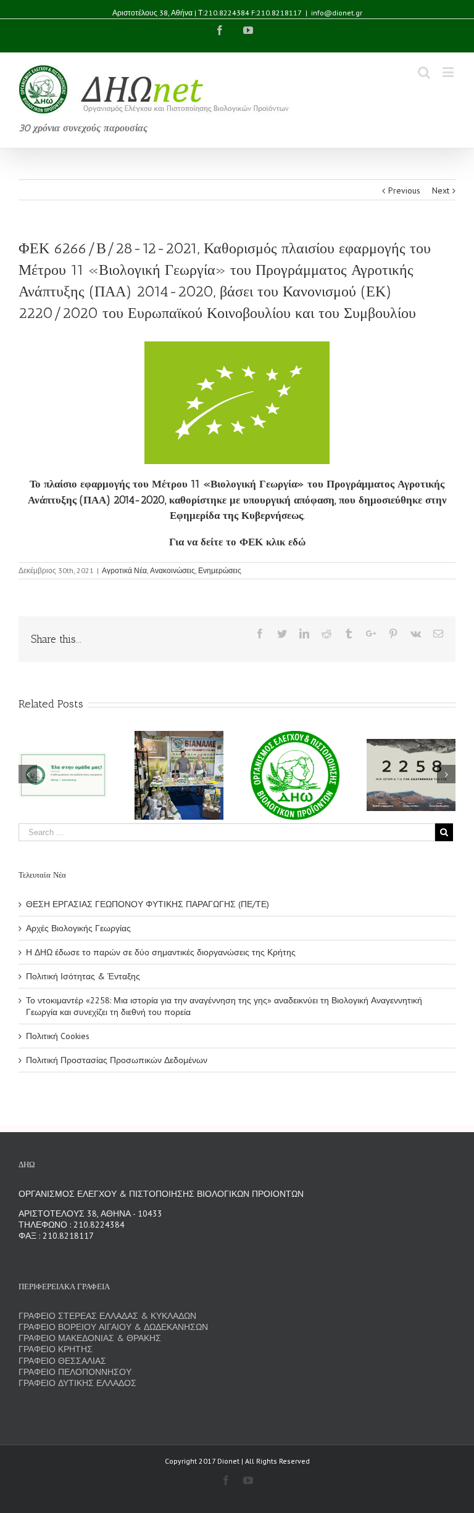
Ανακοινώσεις (172, 570)
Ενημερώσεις (219, 570)
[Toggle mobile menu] (449, 71)
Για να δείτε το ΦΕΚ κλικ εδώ (237, 542)
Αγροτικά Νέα (124, 570)
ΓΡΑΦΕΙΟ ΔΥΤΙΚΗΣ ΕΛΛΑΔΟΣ (77, 1383)
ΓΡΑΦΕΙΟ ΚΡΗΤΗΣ (56, 1349)
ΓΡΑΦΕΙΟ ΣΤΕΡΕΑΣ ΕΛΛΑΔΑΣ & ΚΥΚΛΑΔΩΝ (107, 1315)
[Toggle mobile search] (424, 71)
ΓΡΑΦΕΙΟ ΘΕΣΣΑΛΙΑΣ (62, 1360)
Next (440, 190)
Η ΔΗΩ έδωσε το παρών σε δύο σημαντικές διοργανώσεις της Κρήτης (161, 952)
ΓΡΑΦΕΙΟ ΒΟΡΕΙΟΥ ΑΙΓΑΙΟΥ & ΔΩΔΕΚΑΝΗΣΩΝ (113, 1326)
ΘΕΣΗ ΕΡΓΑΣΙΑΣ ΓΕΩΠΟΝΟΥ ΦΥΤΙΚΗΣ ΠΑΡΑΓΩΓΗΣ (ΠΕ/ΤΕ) (147, 904)
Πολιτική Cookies (57, 1036)
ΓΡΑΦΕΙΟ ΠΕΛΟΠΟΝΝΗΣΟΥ (75, 1371)
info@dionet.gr (336, 12)
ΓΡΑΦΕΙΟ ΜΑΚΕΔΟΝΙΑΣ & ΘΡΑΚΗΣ (90, 1338)
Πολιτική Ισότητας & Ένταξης (83, 976)
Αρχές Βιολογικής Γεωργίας (78, 928)
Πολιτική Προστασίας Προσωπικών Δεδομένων (116, 1060)
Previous (404, 190)
